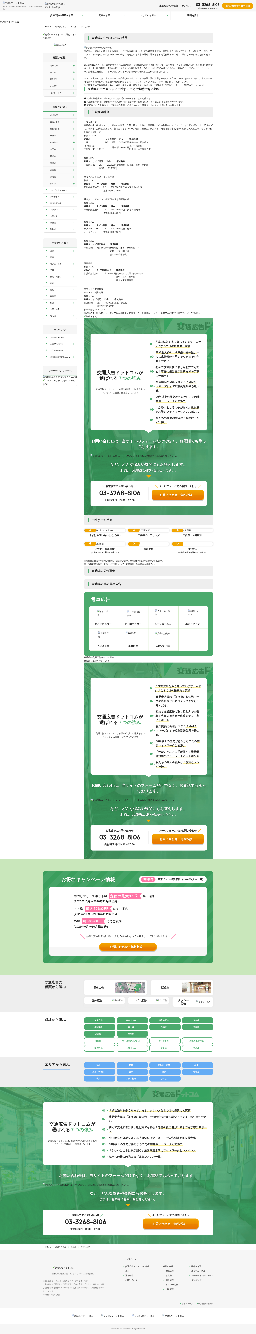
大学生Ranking (56, 350)
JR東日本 (98, 1020)
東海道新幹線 (55, 203)
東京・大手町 (55, 277)
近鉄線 (53, 229)
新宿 (52, 257)
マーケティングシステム (202, 1275)
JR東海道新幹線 (196, 1041)
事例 (127, 1271)
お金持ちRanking (57, 337)
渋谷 (52, 251)
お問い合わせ (131, 1280)
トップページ (130, 1259)
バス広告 (170, 1289)
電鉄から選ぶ (105, 15)
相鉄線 (98, 1041)
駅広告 (169, 1275)
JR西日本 (54, 210)
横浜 (52, 303)
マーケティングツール (60, 370)
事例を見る (193, 15)
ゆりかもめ (54, 197)
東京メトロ (131, 1020)
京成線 (131, 1034)
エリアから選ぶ (148, 15)
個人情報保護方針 (205, 1303)
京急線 (98, 1034)
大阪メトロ (54, 216)
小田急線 (98, 1027)
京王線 (131, 1027)
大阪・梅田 (54, 309)
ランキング (187, 6)
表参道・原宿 (55, 264)
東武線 (196, 1027)
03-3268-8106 (208, 4)
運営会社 (129, 1275)
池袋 (52, 290)
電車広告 (170, 1271)
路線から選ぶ (60, 107)
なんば (53, 316)
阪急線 (53, 223)
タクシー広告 (172, 1284)
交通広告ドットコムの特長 (137, 1266)
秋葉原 (53, 296)
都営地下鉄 (164, 1020)
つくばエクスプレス (58, 190)
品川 (52, 270)
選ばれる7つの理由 (168, 6)
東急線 (196, 1020)
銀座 (52, 283)
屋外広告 (170, 1280)
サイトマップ (187, 1303)
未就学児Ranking (57, 344)
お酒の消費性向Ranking (60, 357)
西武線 (164, 1027)
